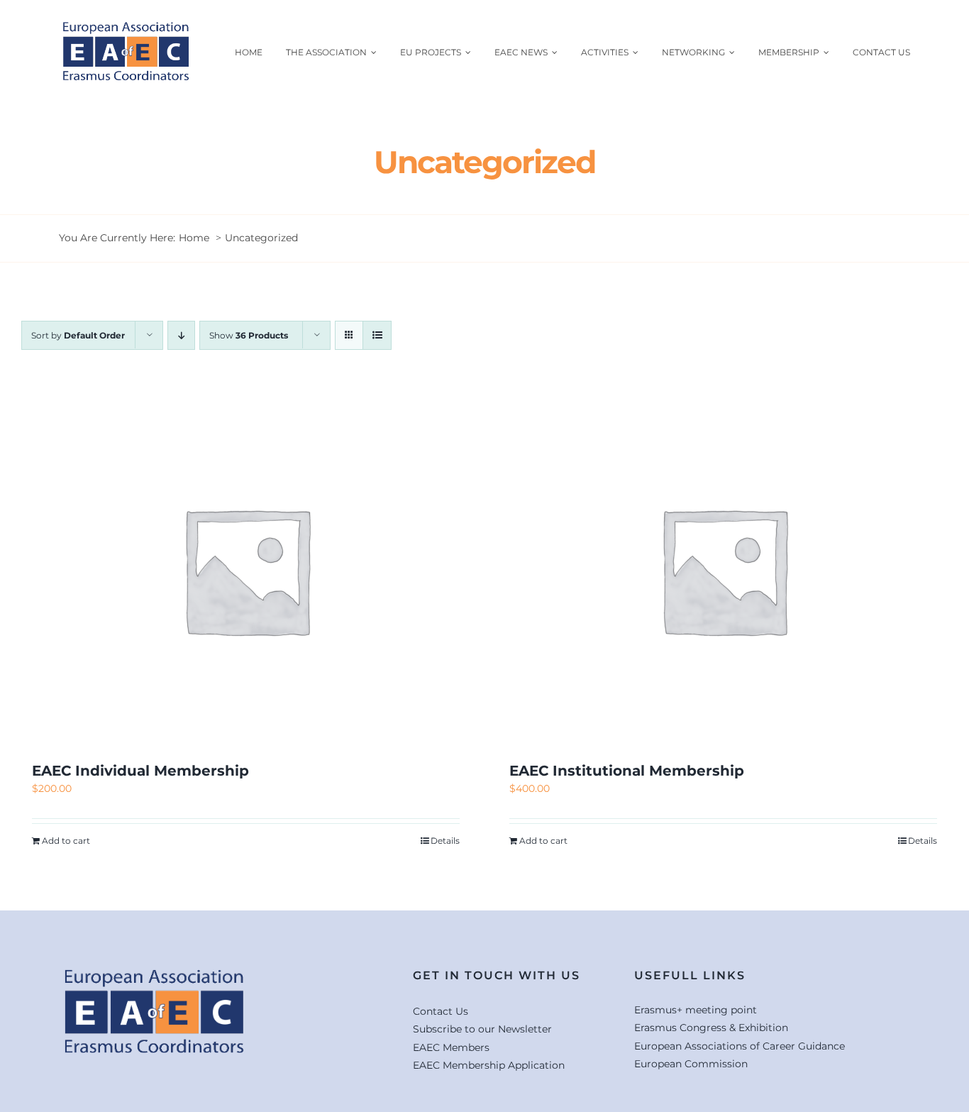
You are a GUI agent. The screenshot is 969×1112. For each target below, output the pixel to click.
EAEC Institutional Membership (626, 770)
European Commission (691, 1063)
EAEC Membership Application (489, 1065)
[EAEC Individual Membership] (245, 569)
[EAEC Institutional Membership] (723, 569)
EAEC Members (451, 1047)
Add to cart (66, 840)
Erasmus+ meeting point (695, 1009)
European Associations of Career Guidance (739, 1046)
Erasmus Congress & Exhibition (711, 1027)
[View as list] (377, 335)
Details (445, 840)
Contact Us (440, 1011)
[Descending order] (181, 335)
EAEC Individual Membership (140, 770)
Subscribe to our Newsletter (482, 1029)
